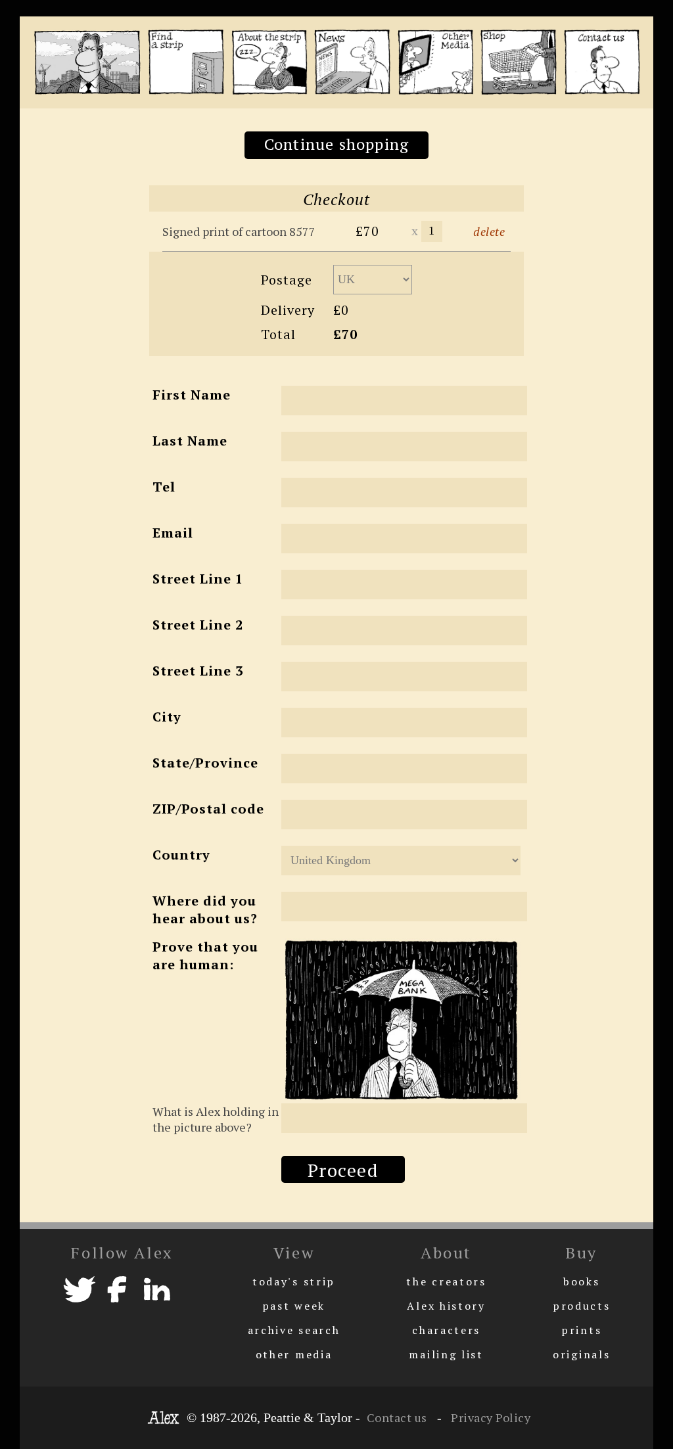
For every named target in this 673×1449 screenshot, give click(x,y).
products (582, 1306)
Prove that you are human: (205, 955)
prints (581, 1330)
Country (181, 854)
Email (172, 532)
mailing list (446, 1354)
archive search (294, 1330)
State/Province (205, 762)
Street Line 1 (197, 578)
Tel (163, 486)
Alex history (446, 1306)
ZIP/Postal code (208, 808)
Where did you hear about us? (205, 909)
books (581, 1281)
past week (293, 1306)
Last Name (189, 440)
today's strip (293, 1281)
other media (294, 1354)
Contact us (397, 1417)
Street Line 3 (197, 670)
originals (581, 1354)
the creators (446, 1281)
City (166, 716)
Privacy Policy (489, 1417)
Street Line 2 (197, 624)
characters (446, 1330)
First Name (191, 394)
